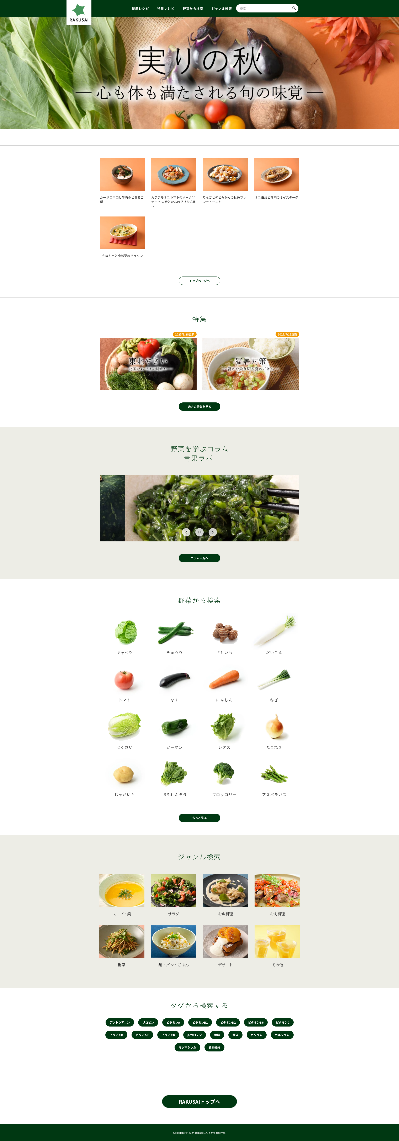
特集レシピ (166, 8)
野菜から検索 (193, 8)
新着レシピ (140, 8)
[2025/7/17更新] (250, 364)
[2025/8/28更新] (148, 364)
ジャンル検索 (222, 8)
